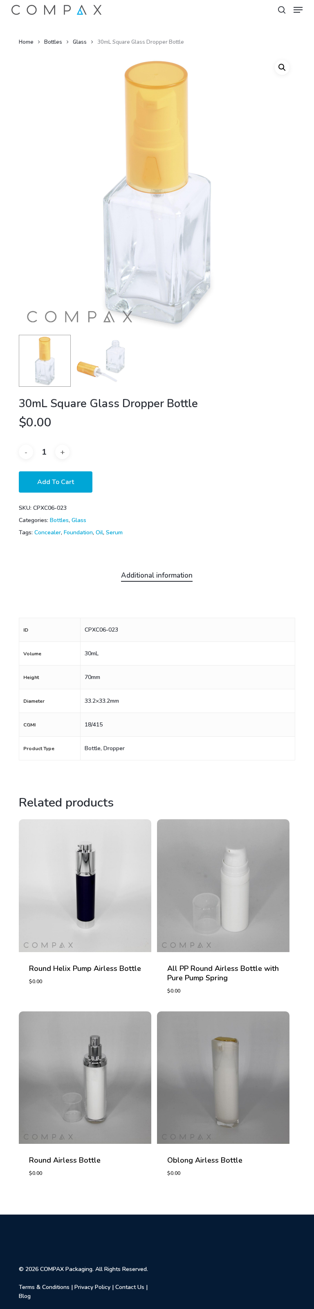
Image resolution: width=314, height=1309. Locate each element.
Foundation (78, 532)
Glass (80, 42)
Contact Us (129, 1287)
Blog (25, 1296)
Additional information (157, 575)
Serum (114, 532)
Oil (99, 532)
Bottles (53, 42)
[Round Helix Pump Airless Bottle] (85, 885)
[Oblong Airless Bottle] (223, 1077)
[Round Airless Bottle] (85, 1077)
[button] (298, 10)
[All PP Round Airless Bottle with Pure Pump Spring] (223, 885)
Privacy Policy (92, 1287)
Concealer (47, 532)
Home (26, 42)
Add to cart (55, 481)
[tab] (157, 575)
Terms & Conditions (44, 1287)
